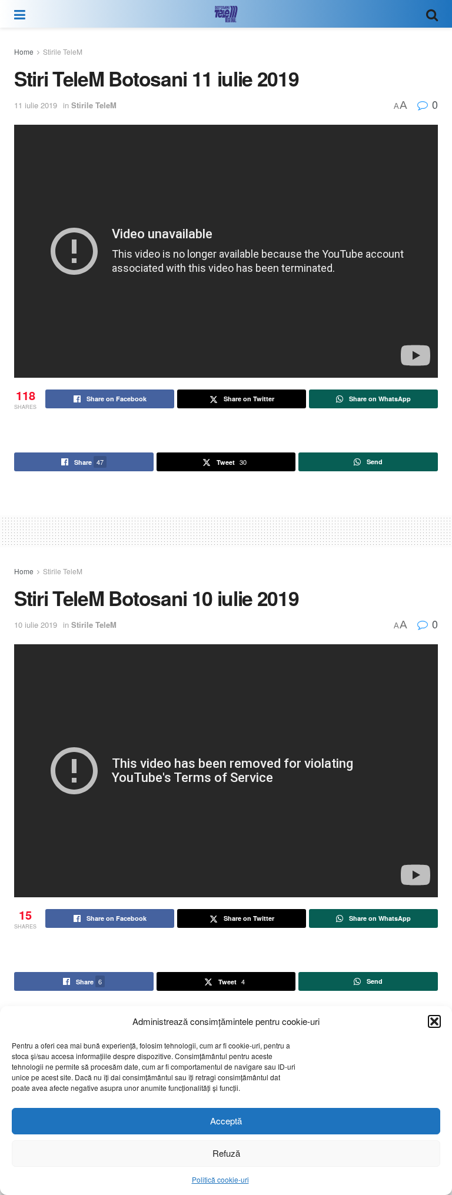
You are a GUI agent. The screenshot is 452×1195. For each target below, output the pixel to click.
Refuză (226, 1153)
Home (24, 51)
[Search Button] (432, 14)
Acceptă (226, 1120)
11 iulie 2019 (35, 105)
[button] (434, 1021)
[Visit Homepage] (226, 14)
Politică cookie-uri (220, 1179)
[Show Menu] (19, 14)
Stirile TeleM (62, 51)
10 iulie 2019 (35, 624)
